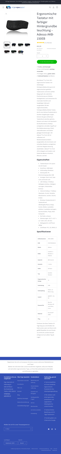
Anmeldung (34, 413)
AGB (51, 448)
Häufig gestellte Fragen (35, 398)
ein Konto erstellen (36, 410)
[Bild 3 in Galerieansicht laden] (21, 45)
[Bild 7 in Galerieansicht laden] (21, 52)
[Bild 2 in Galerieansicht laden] (14, 45)
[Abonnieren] (30, 429)
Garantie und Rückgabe (34, 392)
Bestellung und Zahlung (35, 381)
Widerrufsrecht (35, 448)
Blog (18, 395)
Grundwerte (20, 384)
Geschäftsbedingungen (23, 405)
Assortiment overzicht (23, 380)
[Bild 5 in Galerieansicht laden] (7, 52)
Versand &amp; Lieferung (35, 387)
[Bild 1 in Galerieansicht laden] (7, 45)
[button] (3, 7)
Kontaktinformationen (46, 450)
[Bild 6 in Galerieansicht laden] (14, 52)
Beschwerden (34, 406)
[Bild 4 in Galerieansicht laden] (27, 45)
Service (32, 402)
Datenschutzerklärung (23, 402)
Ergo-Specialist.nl (18, 448)
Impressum (54, 450)
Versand (45, 48)
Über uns (19, 387)
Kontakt (19, 391)
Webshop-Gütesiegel (22, 398)
